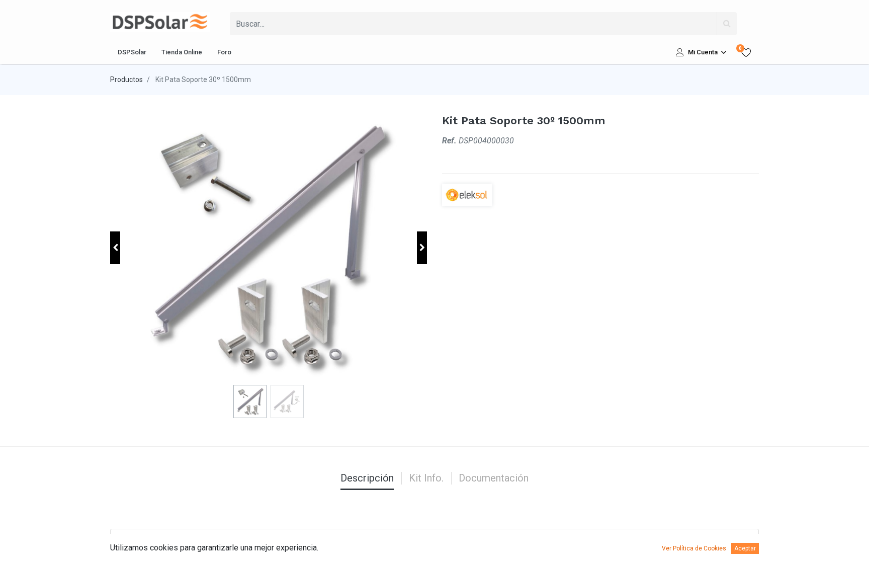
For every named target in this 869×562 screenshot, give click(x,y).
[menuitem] (132, 52)
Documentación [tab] (494, 478)
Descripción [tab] (367, 478)
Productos (126, 79)
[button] (115, 247)
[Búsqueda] (727, 23)
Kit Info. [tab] (426, 478)
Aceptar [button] (745, 548)
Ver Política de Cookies (694, 548)
